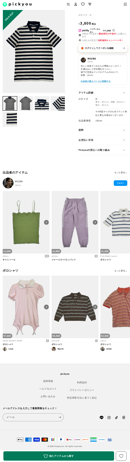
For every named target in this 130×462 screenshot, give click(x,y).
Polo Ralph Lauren (108, 256)
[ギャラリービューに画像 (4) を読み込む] (58, 103)
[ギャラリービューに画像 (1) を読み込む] (10, 103)
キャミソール (9, 259)
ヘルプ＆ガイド (48, 388)
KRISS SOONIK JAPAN (12, 340)
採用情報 (48, 381)
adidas (55, 256)
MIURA (19, 181)
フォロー (120, 183)
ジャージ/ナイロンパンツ (64, 259)
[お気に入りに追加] (121, 456)
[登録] (59, 417)
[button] (125, 4)
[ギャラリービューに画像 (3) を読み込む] (42, 103)
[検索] (68, 4)
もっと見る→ (120, 172)
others (6, 256)
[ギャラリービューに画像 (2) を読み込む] (26, 103)
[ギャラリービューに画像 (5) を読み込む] (10, 119)
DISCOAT (55, 340)
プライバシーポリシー (82, 390)
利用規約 (82, 382)
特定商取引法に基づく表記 (82, 397)
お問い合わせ (48, 396)
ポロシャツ (105, 259)
